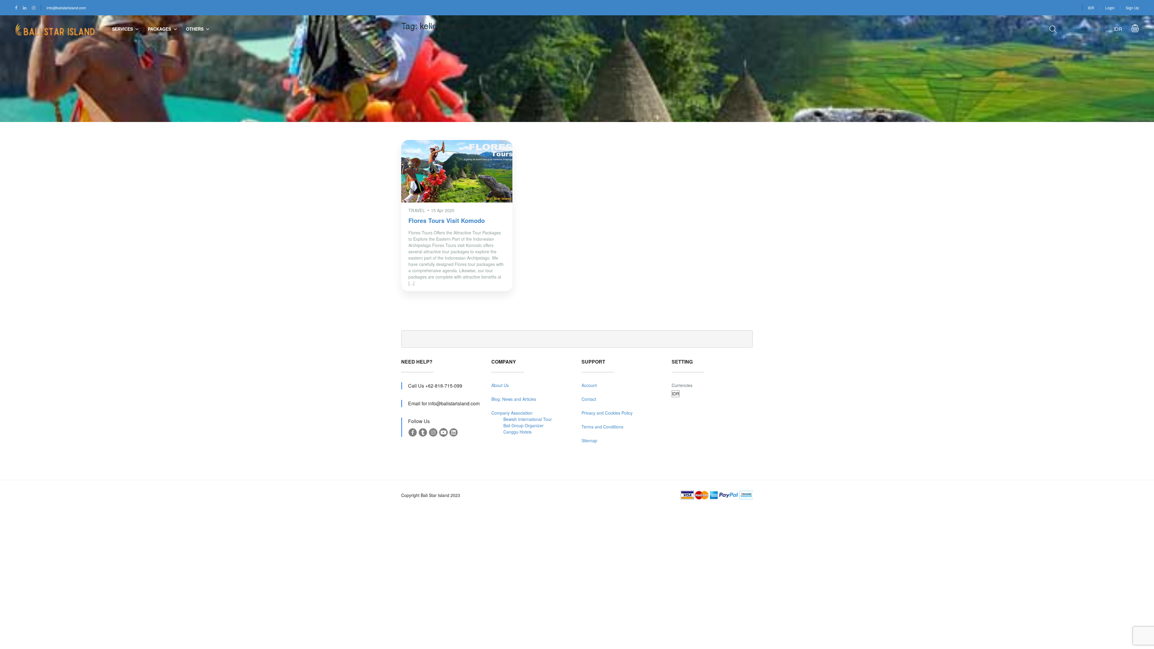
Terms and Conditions (602, 427)
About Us (500, 385)
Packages (159, 29)
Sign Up (1132, 7)
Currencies (682, 385)
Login (1110, 7)
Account (589, 385)
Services (122, 29)
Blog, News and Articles (513, 399)
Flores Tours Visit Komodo (446, 220)
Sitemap (589, 440)
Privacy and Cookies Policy (607, 413)
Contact (589, 399)
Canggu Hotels (517, 432)
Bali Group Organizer (523, 425)
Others (194, 29)
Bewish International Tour (527, 419)
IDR (1091, 7)
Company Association (512, 413)
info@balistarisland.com (66, 7)
